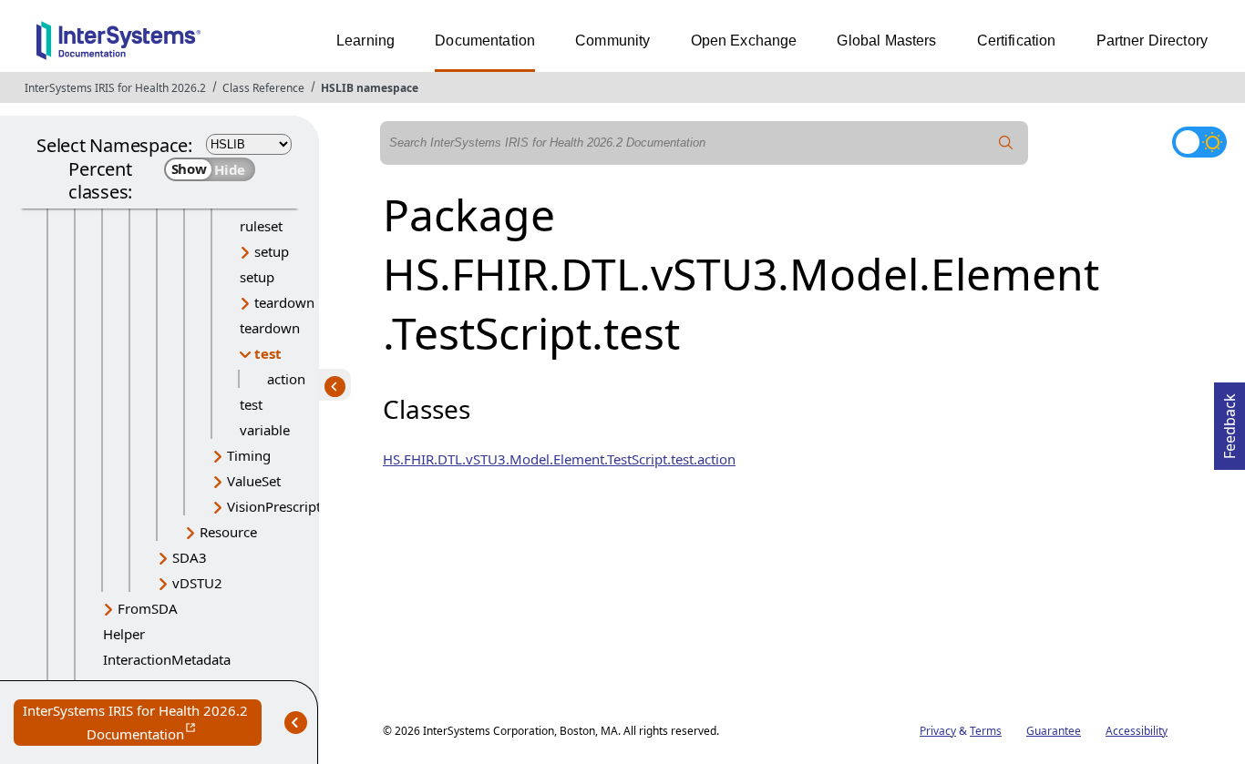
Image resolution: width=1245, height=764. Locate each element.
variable (265, 430)
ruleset (261, 226)
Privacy (938, 731)
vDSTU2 (197, 583)
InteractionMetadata (167, 659)
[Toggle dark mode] (1199, 142)
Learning (365, 40)
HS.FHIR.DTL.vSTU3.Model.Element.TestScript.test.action (559, 459)
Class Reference (263, 88)
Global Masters (886, 40)
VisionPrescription (284, 506)
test (268, 353)
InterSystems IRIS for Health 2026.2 (115, 88)
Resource (228, 532)
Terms (986, 731)
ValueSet (254, 481)
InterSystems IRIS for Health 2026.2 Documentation (142, 723)
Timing (249, 455)
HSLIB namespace (369, 88)
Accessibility (1137, 731)
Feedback (1229, 420)
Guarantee (1053, 731)
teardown (284, 302)
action (286, 379)
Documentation (485, 40)
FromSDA (148, 608)
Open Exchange (744, 40)
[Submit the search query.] (1006, 143)
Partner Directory (1152, 40)
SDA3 (189, 557)
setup (271, 251)
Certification (1016, 40)
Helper (124, 634)
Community (612, 40)
